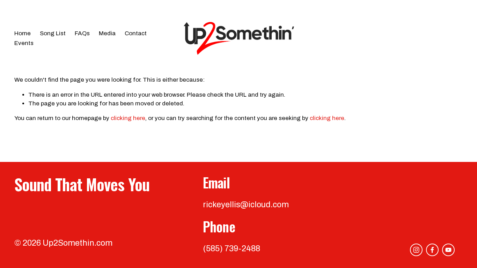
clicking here (128, 118)
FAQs (82, 33)
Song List (53, 33)
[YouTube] (448, 250)
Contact (136, 33)
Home (22, 33)
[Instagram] (416, 250)
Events (24, 43)
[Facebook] (432, 250)
